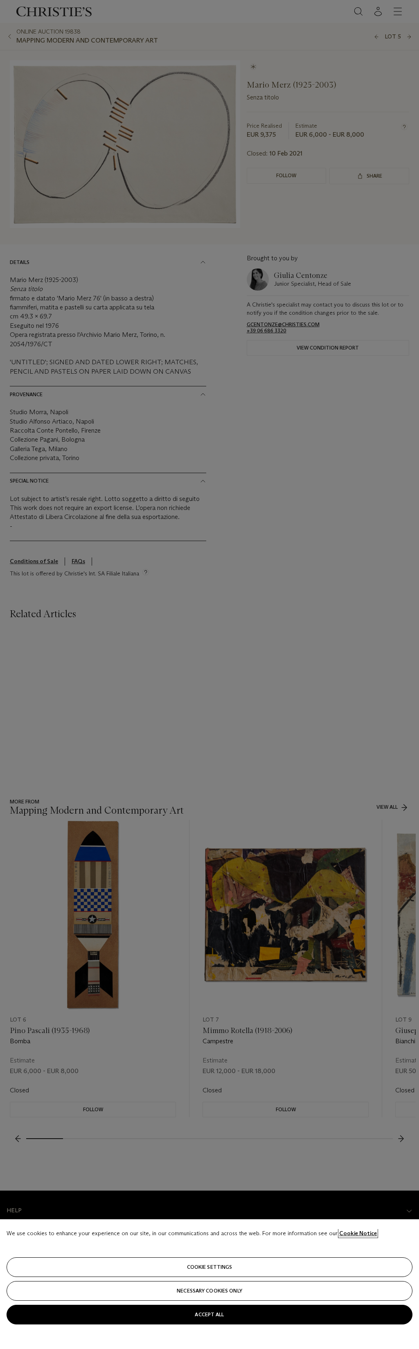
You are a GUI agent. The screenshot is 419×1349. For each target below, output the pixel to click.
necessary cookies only (209, 1291)
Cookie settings (209, 1267)
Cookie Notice (358, 1233)
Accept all (209, 1314)
